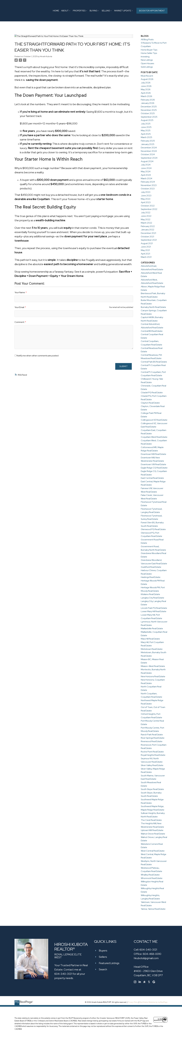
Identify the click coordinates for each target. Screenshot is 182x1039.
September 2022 (149, 209)
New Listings (147, 60)
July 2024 (145, 164)
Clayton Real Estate (150, 402)
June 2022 (146, 216)
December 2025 (149, 106)
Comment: (20, 322)
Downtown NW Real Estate (153, 454)
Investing (145, 56)
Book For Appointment (152, 10)
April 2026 (146, 93)
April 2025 (146, 134)
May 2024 (145, 171)
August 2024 (147, 161)
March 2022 (146, 222)
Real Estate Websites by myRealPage (153, 1002)
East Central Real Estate (152, 478)
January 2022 (147, 229)
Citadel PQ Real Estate (152, 392)
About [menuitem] (65, 10)
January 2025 (147, 144)
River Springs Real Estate (152, 737)
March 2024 (146, 178)
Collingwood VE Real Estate (154, 419)
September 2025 (149, 116)
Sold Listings (147, 66)
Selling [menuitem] (106, 10)
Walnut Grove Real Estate (153, 833)
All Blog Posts (147, 39)
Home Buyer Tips (149, 49)
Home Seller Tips (149, 53)
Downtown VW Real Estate (153, 464)
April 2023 (146, 202)
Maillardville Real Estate (152, 628)
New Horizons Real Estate (153, 676)
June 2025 (146, 127)
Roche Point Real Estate (152, 751)
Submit (123, 366)
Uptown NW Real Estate (152, 830)
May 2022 (145, 219)
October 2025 (148, 113)
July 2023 (145, 192)
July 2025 (145, 123)
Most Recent (147, 75)
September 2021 (149, 240)
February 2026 (148, 99)
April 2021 (145, 253)
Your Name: (20, 292)
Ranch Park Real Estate (152, 734)
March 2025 (146, 137)
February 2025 (148, 140)
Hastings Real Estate (150, 577)
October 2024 (148, 154)
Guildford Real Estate (151, 567)
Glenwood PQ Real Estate (153, 529)
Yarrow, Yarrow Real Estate (153, 909)
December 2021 (148, 233)
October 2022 (148, 205)
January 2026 (147, 103)
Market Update (122, 10)
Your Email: (20, 307)
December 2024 (149, 147)
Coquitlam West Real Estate (154, 437)
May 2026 (145, 89)
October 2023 (148, 188)
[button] (151, 11)
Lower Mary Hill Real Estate (153, 611)
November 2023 (149, 185)
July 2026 (145, 82)
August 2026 (147, 79)
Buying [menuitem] (93, 10)
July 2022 (145, 212)
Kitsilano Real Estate (150, 594)
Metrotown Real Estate (152, 649)
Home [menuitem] (56, 10)
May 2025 (145, 130)
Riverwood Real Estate (151, 741)
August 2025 (147, 120)
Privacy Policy (133, 1002)
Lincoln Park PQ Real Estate (154, 608)
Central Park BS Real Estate (154, 361)
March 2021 (146, 257)
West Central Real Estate (153, 850)
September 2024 (149, 157)
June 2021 (146, 246)
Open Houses (147, 63)
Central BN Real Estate (152, 331)
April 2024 (146, 175)
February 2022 (148, 226)
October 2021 (147, 236)
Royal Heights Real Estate (153, 755)
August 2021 (147, 243)
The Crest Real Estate (151, 820)
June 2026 (146, 86)
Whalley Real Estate (150, 874)
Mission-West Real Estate (153, 666)
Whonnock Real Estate (151, 878)
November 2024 (149, 151)
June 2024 (146, 168)
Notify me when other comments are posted (37, 355)
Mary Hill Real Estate (150, 638)
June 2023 (146, 195)
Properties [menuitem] (79, 10)
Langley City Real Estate (152, 597)
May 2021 (145, 250)
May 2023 (145, 198)
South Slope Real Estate (152, 789)
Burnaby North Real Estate (153, 307)
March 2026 (146, 96)
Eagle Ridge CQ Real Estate (154, 467)
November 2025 (149, 110)
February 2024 (148, 181)
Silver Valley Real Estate (152, 765)
